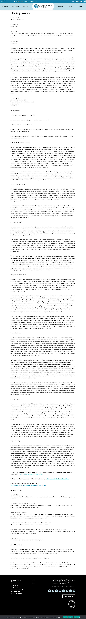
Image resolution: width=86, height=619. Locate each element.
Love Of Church (14, 585)
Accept (65, 617)
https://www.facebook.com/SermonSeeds (58, 479)
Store (28, 1)
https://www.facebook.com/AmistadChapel (30, 474)
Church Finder (18, 1)
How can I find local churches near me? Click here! (17, 590)
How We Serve (26, 6)
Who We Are (5, 6)
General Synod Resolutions (17, 593)
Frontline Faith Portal (33, 1)
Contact (25, 1)
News (33, 581)
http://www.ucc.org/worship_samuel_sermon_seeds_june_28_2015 (28, 485)
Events (22, 1)
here (64, 583)
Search (73, 1)
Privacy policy (77, 617)
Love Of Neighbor (15, 587)
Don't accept (70, 617)
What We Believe (15, 6)
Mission (12, 583)
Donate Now (78, 1)
